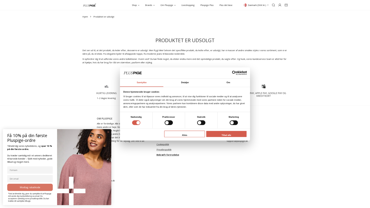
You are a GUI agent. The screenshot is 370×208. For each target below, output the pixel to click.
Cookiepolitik (163, 144)
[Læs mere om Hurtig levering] (106, 86)
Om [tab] (228, 82)
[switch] (169, 122)
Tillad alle (226, 135)
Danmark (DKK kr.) (257, 5)
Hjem (85, 16)
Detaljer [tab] (185, 82)
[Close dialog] (108, 132)
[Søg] (273, 5)
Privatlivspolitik (164, 149)
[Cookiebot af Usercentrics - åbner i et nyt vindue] (234, 73)
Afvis (184, 135)
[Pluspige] (89, 5)
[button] (286, 5)
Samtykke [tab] (142, 82)
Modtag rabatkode (30, 187)
